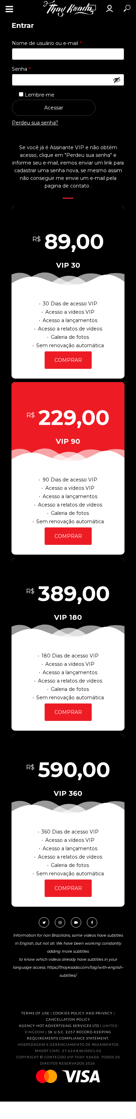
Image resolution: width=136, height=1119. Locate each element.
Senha (35, 69)
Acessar (53, 108)
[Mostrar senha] (117, 80)
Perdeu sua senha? (35, 123)
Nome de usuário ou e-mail (60, 43)
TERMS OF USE (35, 1013)
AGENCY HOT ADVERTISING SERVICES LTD (59, 1025)
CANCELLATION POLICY (68, 1019)
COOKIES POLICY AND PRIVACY (83, 1013)
